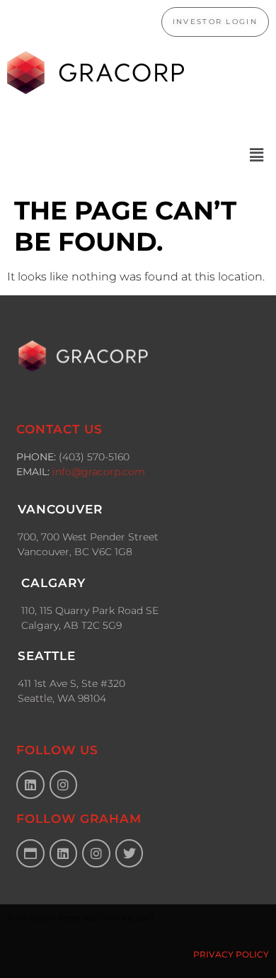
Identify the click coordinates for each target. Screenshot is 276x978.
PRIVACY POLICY (231, 954)
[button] (138, 155)
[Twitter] (129, 853)
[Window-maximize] (30, 853)
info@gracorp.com (98, 471)
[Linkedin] (30, 785)
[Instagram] (64, 785)
